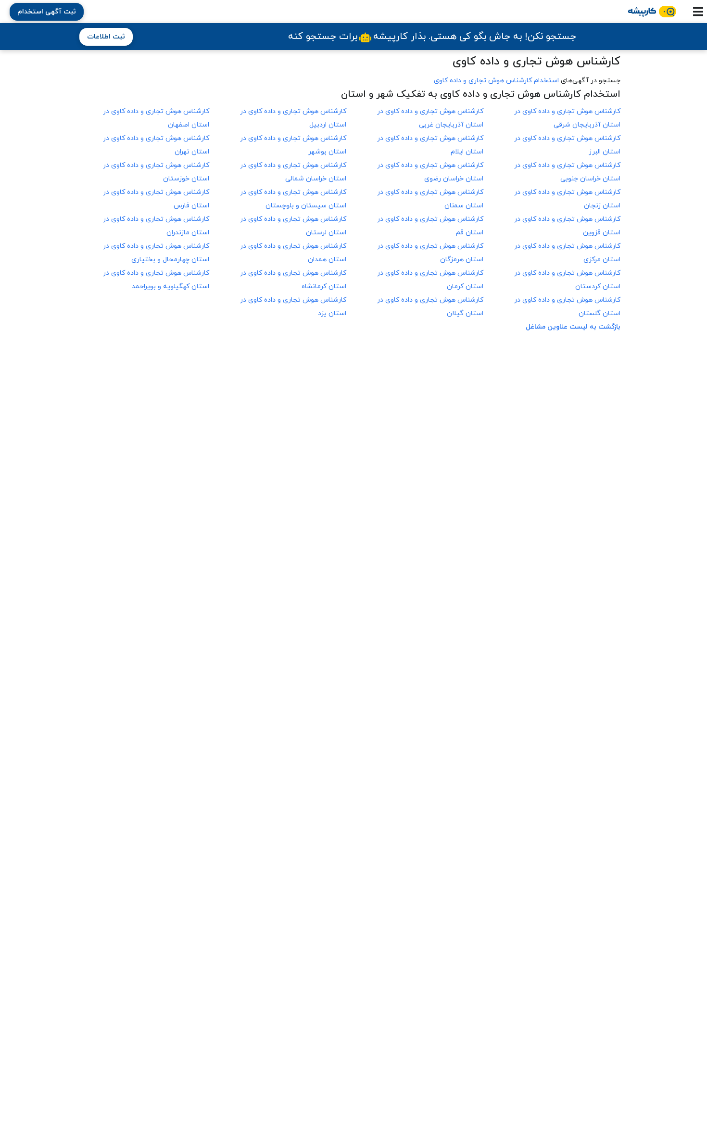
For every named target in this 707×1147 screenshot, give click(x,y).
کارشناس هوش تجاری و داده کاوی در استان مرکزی (567, 253)
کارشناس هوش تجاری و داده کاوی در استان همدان (293, 253)
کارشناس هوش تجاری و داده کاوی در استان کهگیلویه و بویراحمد (156, 279)
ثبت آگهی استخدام (46, 11)
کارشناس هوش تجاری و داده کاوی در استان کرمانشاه (293, 279)
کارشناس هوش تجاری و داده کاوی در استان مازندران (156, 226)
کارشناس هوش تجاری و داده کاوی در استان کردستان (567, 279)
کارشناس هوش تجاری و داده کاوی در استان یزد (293, 306)
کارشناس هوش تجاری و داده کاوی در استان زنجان (567, 199)
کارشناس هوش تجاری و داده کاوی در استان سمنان (430, 199)
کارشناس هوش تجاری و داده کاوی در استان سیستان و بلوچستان (293, 199)
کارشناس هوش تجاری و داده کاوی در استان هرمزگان (430, 253)
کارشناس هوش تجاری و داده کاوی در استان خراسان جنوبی (567, 172)
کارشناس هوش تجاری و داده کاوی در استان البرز (567, 145)
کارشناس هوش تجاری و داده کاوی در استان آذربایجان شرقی (567, 118)
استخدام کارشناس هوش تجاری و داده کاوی (496, 80)
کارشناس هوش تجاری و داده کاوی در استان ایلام (430, 145)
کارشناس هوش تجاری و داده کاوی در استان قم (430, 226)
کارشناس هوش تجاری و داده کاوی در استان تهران (156, 145)
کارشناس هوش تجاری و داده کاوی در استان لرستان (293, 226)
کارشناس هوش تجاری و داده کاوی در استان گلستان (567, 306)
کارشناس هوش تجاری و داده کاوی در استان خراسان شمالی (293, 172)
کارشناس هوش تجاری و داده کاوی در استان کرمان (430, 279)
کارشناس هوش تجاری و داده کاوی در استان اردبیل (293, 118)
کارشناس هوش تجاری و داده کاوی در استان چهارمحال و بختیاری (156, 253)
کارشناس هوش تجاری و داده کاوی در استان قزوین (567, 226)
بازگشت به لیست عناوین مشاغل (573, 326)
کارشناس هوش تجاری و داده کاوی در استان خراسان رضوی (430, 172)
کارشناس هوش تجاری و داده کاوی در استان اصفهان (156, 118)
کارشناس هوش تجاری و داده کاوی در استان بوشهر (293, 145)
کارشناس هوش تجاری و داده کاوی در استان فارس (156, 199)
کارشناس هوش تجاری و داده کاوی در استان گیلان (430, 306)
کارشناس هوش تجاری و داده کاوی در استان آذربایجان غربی (430, 118)
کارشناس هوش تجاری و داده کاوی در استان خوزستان (156, 172)
